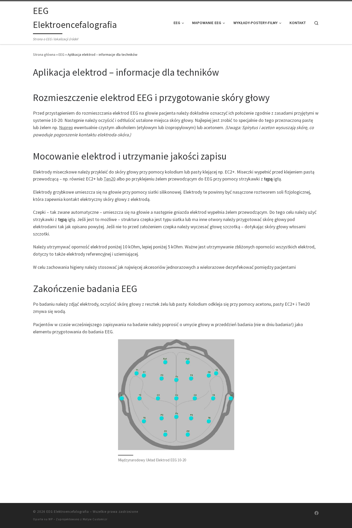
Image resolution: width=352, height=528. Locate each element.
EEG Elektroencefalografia (67, 511)
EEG (61, 54)
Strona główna (44, 54)
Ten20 (109, 179)
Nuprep (66, 127)
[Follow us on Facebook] (316, 513)
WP (50, 519)
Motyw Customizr (95, 519)
